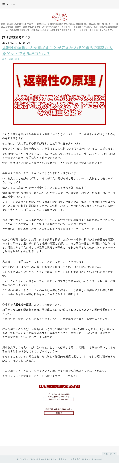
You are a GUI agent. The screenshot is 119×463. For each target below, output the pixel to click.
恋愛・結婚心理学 (11, 59)
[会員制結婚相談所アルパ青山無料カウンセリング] (59, 397)
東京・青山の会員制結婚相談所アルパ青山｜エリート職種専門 (52, 459)
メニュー (10, 4)
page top (110, 454)
